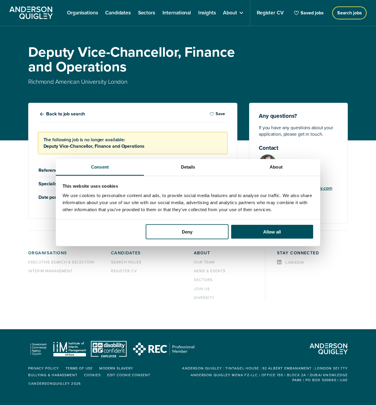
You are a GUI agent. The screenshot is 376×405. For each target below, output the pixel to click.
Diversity (204, 297)
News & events (209, 271)
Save (220, 113)
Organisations (47, 253)
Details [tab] (188, 166)
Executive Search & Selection (61, 262)
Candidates (126, 253)
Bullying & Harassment (53, 375)
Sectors (203, 280)
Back (65, 114)
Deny (187, 231)
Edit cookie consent (128, 375)
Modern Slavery (116, 368)
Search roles (126, 262)
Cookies (92, 375)
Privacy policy (43, 368)
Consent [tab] (100, 166)
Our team (204, 262)
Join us (202, 289)
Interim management (50, 271)
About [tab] (276, 166)
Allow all (272, 231)
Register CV (124, 271)
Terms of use (79, 368)
